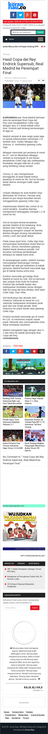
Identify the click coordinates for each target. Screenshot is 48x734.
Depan (11, 39)
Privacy (26, 718)
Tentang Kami (18, 712)
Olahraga (6, 54)
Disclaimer (16, 718)
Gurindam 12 (37, 690)
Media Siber (23, 715)
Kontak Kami (10, 715)
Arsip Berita (34, 563)
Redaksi (29, 712)
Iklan (7, 718)
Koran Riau (29, 730)
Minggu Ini (9, 563)
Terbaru (21, 563)
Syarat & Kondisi (38, 715)
